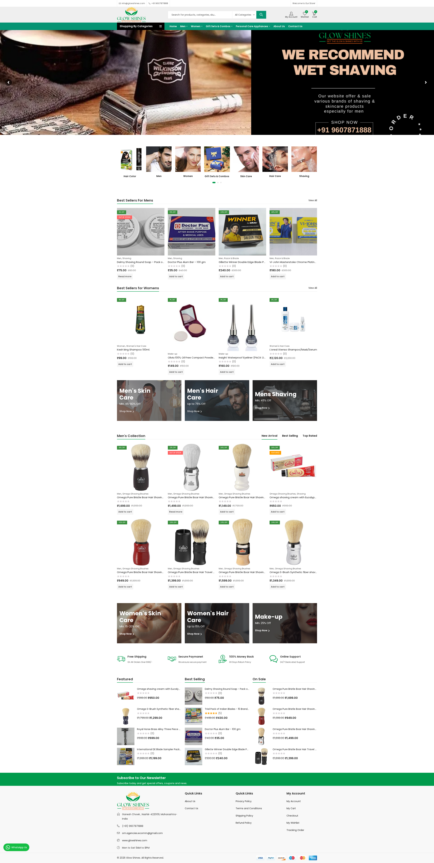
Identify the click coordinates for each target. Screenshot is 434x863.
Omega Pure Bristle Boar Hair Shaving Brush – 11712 (148, 497)
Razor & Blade (231, 258)
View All (312, 200)
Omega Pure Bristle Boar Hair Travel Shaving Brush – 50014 (204, 572)
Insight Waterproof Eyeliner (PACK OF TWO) (246, 357)
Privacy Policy (244, 801)
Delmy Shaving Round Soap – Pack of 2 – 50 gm (147, 262)
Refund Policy (244, 822)
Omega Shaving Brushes (135, 493)
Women (121, 346)
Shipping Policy (244, 815)
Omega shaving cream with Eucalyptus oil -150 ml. (301, 497)
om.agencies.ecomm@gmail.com (142, 833)
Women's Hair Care (136, 346)
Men (119, 258)
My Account (294, 801)
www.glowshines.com (134, 840)
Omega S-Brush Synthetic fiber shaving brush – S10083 (304, 572)
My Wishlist (293, 822)
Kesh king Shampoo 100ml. (133, 349)
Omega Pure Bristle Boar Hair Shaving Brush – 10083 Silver (203, 497)
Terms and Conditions (249, 808)
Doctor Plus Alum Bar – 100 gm (187, 262)
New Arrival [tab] (269, 436)
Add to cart (176, 276)
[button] (214, 182)
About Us (190, 801)
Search (261, 15)
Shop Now (125, 411)
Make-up (172, 353)
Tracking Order (295, 830)
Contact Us (191, 808)
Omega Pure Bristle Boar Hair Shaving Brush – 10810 (148, 572)
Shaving (126, 258)
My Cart (291, 808)
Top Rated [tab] (310, 436)
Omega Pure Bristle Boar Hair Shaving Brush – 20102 (250, 572)
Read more (124, 276)
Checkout (292, 815)
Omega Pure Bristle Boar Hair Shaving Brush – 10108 (250, 497)
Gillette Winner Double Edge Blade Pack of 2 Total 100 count (256, 262)
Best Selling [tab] (290, 436)
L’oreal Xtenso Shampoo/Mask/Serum (293, 349)
